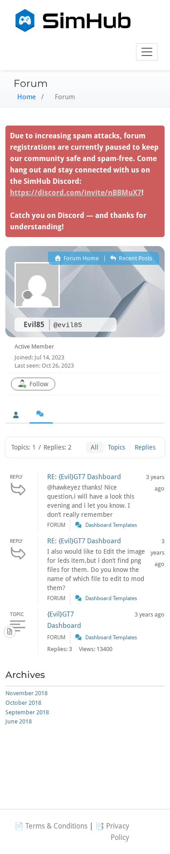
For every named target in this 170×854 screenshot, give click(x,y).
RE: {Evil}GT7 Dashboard (84, 477)
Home (26, 97)
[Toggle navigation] (147, 52)
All (94, 447)
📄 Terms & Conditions (51, 826)
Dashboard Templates (111, 525)
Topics (116, 447)
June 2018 (18, 721)
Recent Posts (134, 258)
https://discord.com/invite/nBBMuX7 (75, 192)
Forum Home (80, 258)
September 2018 (27, 712)
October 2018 (23, 702)
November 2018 (26, 693)
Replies (145, 447)
